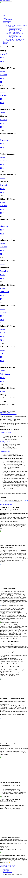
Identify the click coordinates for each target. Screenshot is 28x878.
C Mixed (3, 54)
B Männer (4, 140)
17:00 (2, 278)
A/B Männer (5, 374)
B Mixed (3, 75)
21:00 (2, 61)
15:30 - (2, 275)
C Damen (3, 161)
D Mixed (3, 95)
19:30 (2, 103)
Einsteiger (4, 226)
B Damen (3, 120)
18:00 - (2, 99)
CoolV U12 (4, 292)
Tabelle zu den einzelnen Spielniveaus (14, 501)
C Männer (4, 353)
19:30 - (2, 58)
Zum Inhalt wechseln (5, 0)
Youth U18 (4, 271)
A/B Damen (4, 333)
